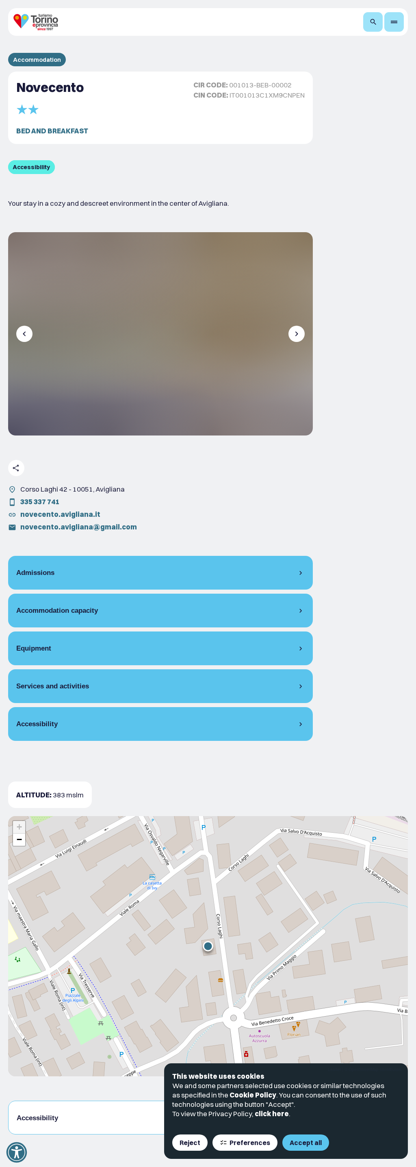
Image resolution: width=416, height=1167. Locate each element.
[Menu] (394, 22)
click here (272, 1113)
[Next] (296, 334)
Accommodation (37, 59)
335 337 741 (39, 501)
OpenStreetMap (364, 1069)
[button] (208, 946)
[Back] (24, 334)
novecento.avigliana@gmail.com (78, 527)
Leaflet (334, 1069)
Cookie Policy (253, 1095)
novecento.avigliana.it (60, 514)
